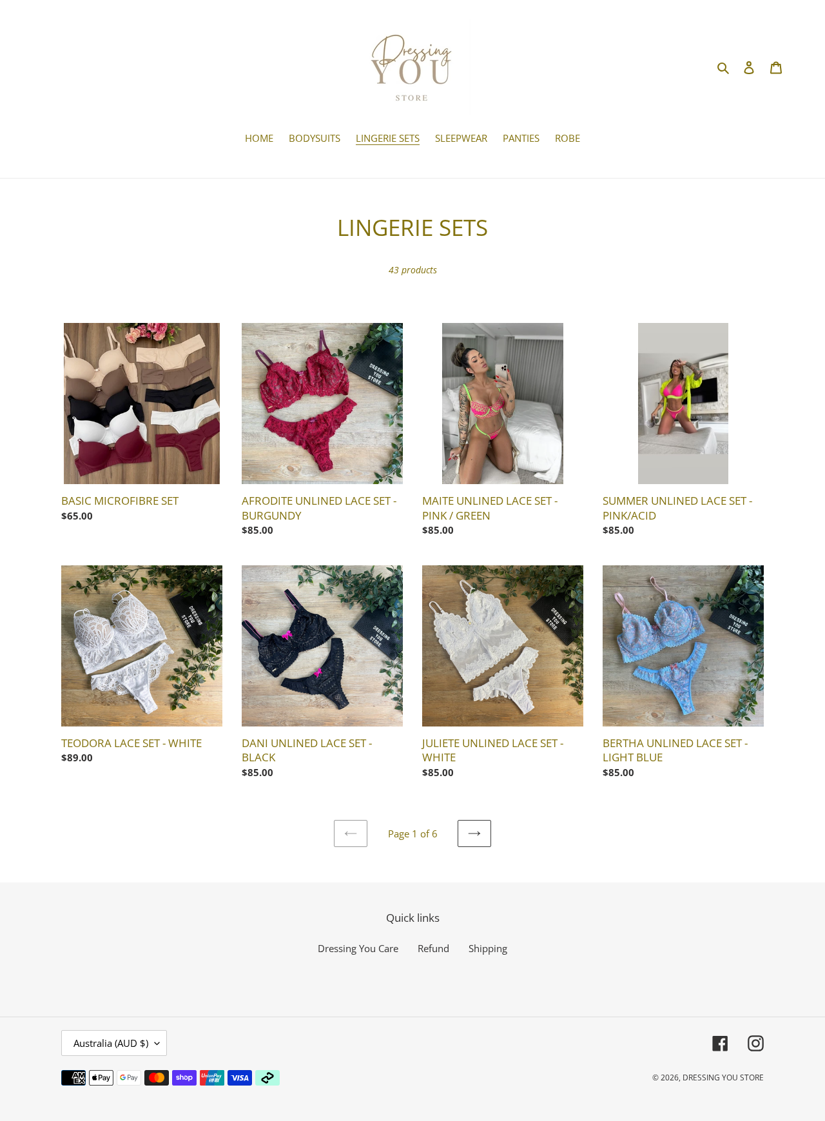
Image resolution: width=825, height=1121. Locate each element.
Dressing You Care (358, 948)
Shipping (488, 948)
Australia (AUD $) (110, 1043)
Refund (433, 948)
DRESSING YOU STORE (723, 1077)
